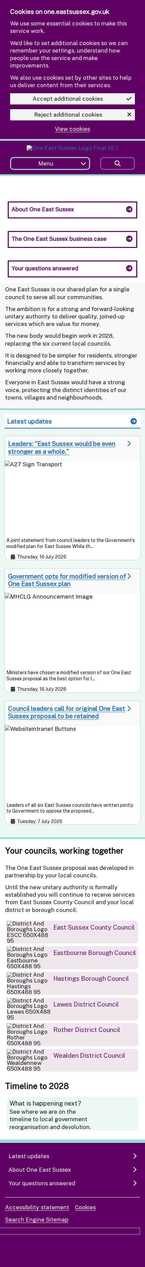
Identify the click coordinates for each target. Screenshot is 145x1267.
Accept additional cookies (68, 98)
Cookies (85, 1207)
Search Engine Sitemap (36, 1219)
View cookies (72, 129)
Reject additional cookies (68, 114)
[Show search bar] (117, 163)
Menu (45, 163)
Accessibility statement (37, 1207)
